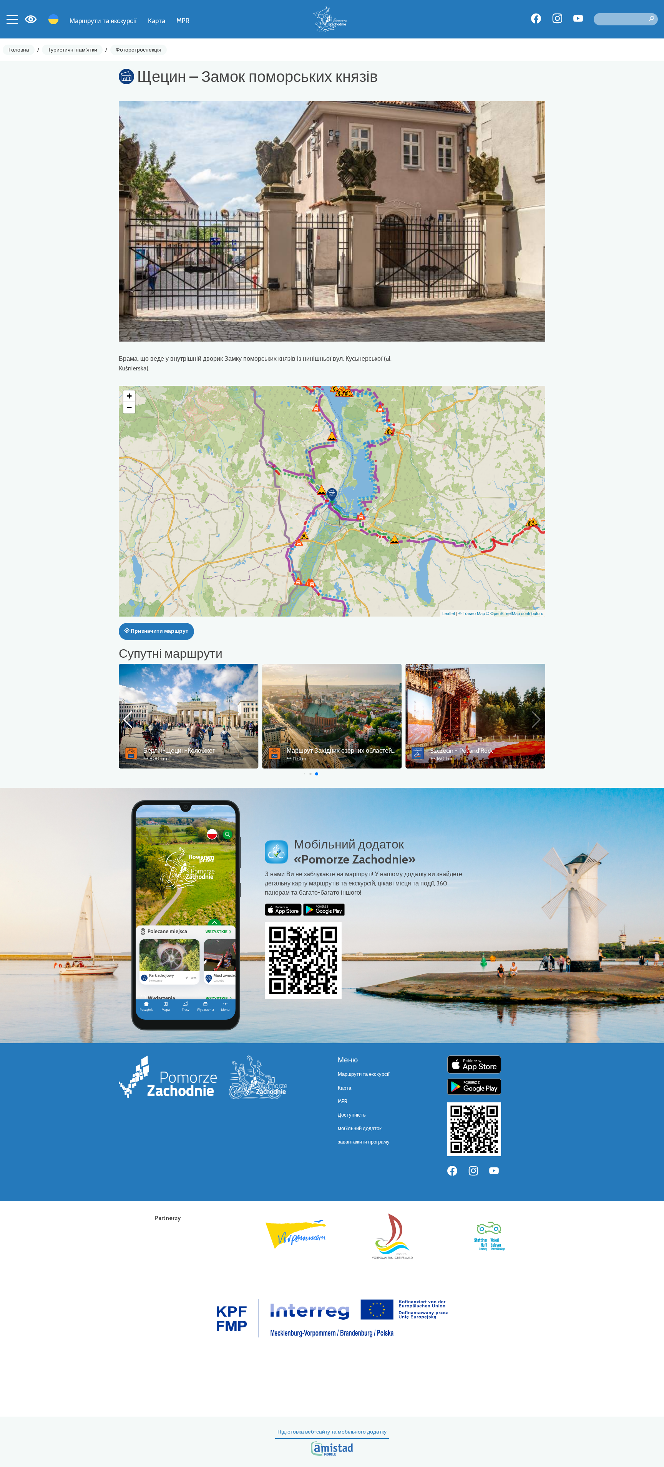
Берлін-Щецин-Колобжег (179, 750)
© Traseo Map (471, 613)
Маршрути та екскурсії (103, 21)
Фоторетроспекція (138, 49)
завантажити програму (364, 1142)
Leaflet (448, 613)
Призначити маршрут (158, 630)
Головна (18, 49)
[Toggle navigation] (12, 19)
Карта (156, 21)
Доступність (352, 1115)
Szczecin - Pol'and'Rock (461, 750)
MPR (182, 21)
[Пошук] (651, 19)
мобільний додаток (360, 1128)
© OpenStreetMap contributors (514, 613)
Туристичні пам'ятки (72, 49)
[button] (332, 494)
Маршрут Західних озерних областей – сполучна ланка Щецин (375, 750)
